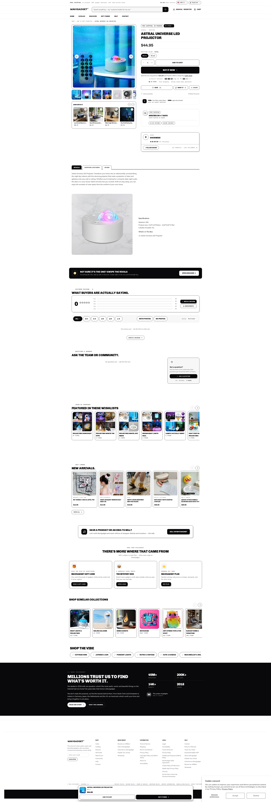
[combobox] (112, 389)
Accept (235, 796)
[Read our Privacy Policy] (163, 400)
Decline (256, 796)
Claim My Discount (135, 411)
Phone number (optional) (116, 384)
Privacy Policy (227, 789)
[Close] (164, 360)
